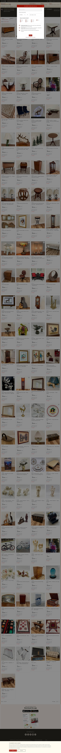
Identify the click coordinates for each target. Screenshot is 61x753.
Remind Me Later (28, 37)
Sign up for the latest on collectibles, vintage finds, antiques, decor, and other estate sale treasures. (31, 28)
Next (30, 35)
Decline (21, 750)
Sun (33, 21)
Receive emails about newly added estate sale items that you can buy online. (31, 26)
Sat (27, 21)
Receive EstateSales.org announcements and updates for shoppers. (30, 31)
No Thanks (33, 37)
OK (12, 750)
